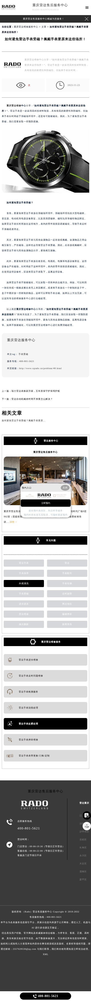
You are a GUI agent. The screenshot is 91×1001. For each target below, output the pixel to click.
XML (45, 954)
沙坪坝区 (84, 831)
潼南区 (83, 871)
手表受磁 (23, 354)
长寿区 (83, 847)
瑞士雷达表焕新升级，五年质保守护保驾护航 (35, 391)
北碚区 (83, 839)
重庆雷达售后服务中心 (50, 5)
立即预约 (45, 503)
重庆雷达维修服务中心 (26, 27)
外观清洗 (24, 583)
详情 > (13, 522)
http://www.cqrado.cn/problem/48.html (40, 368)
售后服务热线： (46, 933)
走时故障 (67, 593)
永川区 (83, 855)
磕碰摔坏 (67, 614)
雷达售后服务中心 (42, 911)
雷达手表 (24, 563)
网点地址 (67, 604)
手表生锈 (67, 583)
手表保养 (24, 573)
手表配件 (67, 573)
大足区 (83, 863)
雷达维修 (24, 614)
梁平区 (83, 879)
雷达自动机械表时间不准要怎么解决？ (32, 399)
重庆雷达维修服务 (51, 642)
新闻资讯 (67, 624)
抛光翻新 (24, 624)
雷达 (67, 563)
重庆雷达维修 (14, 105)
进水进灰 (24, 604)
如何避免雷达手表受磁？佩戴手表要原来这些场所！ (30, 420)
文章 (44, 27)
